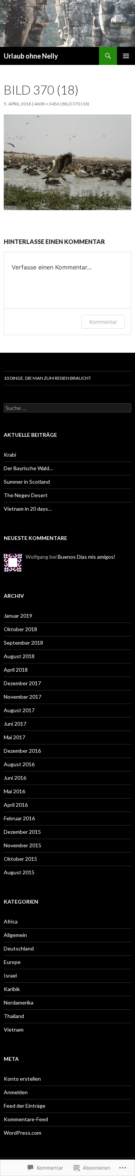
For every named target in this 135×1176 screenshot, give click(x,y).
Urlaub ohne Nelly (31, 56)
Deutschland (19, 948)
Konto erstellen (22, 1078)
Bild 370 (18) (75, 104)
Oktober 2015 (20, 859)
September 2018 (23, 642)
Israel (10, 975)
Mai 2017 (14, 737)
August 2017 (19, 710)
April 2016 (16, 805)
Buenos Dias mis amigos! (87, 556)
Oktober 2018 (20, 629)
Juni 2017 (15, 723)
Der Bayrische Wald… (28, 468)
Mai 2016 (14, 791)
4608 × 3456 (46, 104)
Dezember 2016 (22, 750)
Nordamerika (18, 1002)
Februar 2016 (19, 818)
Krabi (10, 454)
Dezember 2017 (22, 683)
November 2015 (22, 845)
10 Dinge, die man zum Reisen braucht (47, 378)
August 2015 (19, 872)
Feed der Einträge (24, 1105)
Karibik (12, 989)
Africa (11, 921)
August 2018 (19, 656)
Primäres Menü (126, 56)
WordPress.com (22, 1132)
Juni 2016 (15, 777)
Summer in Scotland (27, 481)
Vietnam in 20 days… (28, 508)
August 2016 (19, 764)
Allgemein (15, 935)
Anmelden (16, 1092)
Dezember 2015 (22, 832)
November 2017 (22, 696)
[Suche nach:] (67, 408)
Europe (12, 962)
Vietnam (14, 1029)
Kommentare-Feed (26, 1119)
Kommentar (103, 322)
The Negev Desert (26, 495)
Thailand (14, 1016)
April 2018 (16, 669)
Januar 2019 (18, 615)
